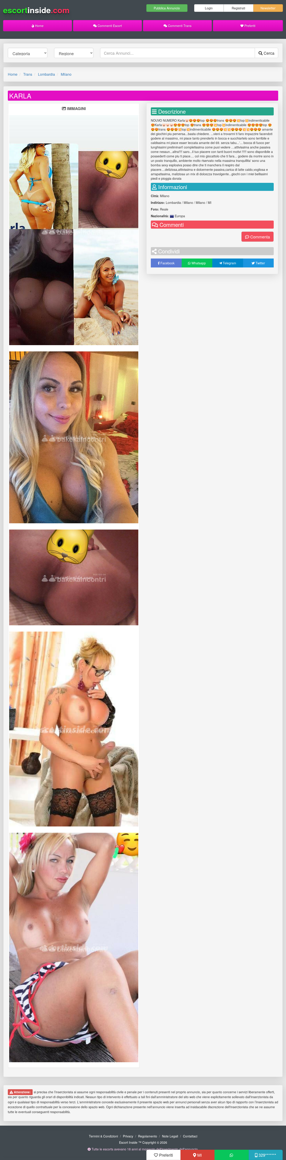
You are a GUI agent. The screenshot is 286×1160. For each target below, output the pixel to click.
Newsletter (268, 8)
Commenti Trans (179, 25)
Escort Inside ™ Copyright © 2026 (143, 1142)
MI (199, 1155)
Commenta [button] (259, 237)
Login (209, 8)
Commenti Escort (109, 25)
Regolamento (147, 1136)
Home (39, 25)
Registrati (238, 8)
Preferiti (249, 25)
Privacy (128, 1136)
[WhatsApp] (231, 1155)
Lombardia (46, 74)
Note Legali (170, 1136)
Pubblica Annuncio (167, 8)
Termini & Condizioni (103, 1136)
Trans (27, 74)
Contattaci (190, 1136)
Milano (66, 74)
